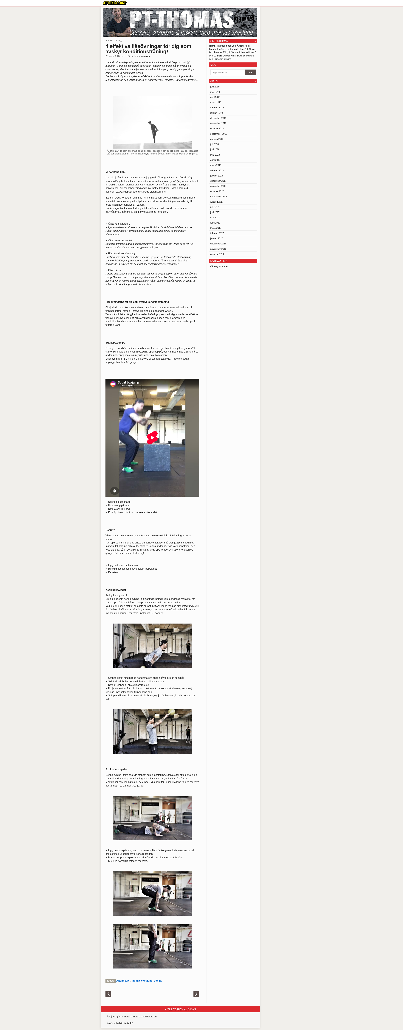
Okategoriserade (218, 266)
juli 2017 (214, 207)
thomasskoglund (142, 56)
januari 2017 (216, 238)
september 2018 (218, 133)
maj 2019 (215, 92)
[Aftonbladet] (115, 3)
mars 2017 (215, 228)
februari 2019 (217, 107)
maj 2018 (215, 154)
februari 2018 (217, 170)
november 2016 (218, 249)
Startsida (109, 40)
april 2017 (215, 222)
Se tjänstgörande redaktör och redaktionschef (132, 1016)
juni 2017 (214, 212)
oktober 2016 (217, 254)
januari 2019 (216, 113)
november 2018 (218, 123)
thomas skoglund (142, 980)
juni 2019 (214, 86)
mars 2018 (215, 165)
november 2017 (218, 186)
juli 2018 (214, 144)
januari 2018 (216, 175)
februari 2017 (217, 233)
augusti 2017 (216, 201)
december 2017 (218, 180)
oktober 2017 (217, 191)
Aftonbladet (123, 980)
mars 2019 (215, 102)
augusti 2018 (216, 139)
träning (158, 980)
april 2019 (215, 97)
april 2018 (215, 160)
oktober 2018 (217, 128)
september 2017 (218, 196)
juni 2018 (214, 149)
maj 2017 (215, 217)
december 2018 (218, 118)
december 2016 (218, 243)
